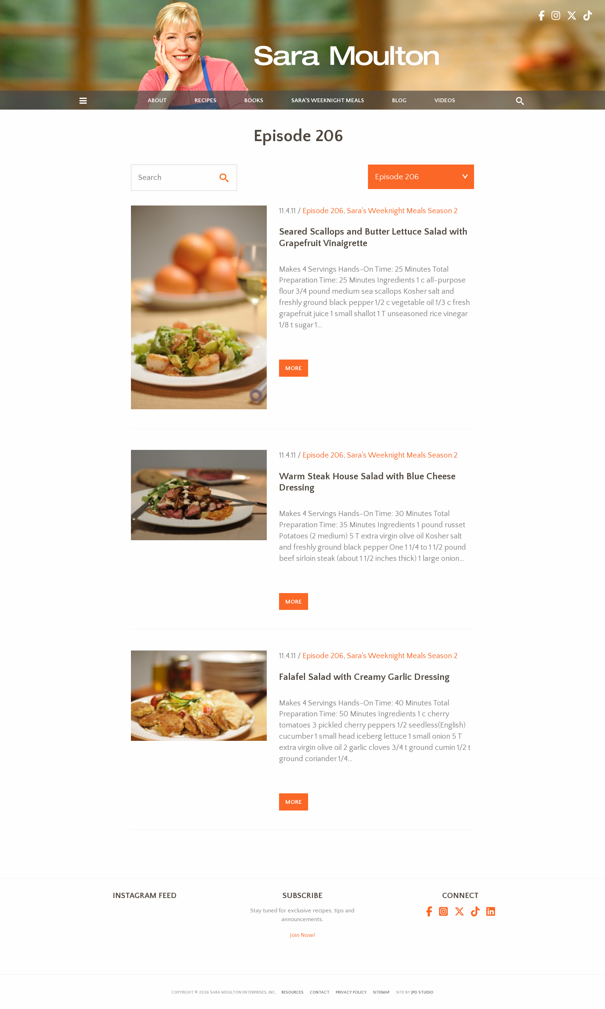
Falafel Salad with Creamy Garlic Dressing (364, 677)
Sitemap (381, 992)
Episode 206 (322, 211)
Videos (444, 101)
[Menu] (83, 101)
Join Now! (302, 935)
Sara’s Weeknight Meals (327, 101)
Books (253, 101)
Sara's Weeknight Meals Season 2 (402, 211)
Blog (399, 101)
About (157, 101)
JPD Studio (422, 992)
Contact (319, 992)
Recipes (205, 101)
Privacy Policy (351, 992)
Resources (292, 992)
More (293, 368)
